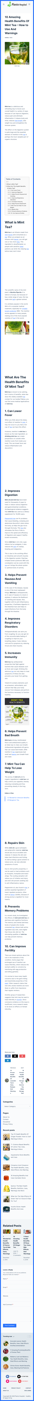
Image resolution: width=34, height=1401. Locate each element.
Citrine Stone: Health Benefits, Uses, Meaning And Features (20, 1367)
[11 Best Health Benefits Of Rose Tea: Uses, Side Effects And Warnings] (27, 1231)
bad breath (18, 120)
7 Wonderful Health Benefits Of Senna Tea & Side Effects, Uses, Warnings (7, 1245)
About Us (6, 1117)
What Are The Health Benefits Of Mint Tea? (16, 187)
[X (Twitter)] (15, 1056)
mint (6, 235)
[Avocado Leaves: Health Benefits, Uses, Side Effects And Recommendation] (5, 1343)
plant (6, 983)
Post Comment (10, 1325)
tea (24, 134)
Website (5, 1296)
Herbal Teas (8, 37)
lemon (12, 894)
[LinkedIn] (8, 1060)
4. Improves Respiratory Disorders (17, 199)
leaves (10, 235)
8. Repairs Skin (14, 209)
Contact (6, 1119)
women (19, 999)
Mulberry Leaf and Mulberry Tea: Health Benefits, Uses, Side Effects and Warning (19, 1359)
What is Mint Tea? (12, 184)
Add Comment (8, 1304)
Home (4, 1388)
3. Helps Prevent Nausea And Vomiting (18, 195)
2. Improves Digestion (16, 192)
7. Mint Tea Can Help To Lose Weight (18, 206)
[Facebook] (8, 1056)
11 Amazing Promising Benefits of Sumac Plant (20, 1351)
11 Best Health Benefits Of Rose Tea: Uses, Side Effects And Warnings (27, 1245)
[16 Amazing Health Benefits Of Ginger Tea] (17, 1231)
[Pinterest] (22, 1056)
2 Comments (17, 1255)
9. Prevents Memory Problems (18, 211)
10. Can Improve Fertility (17, 213)
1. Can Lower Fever (15, 190)
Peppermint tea (10, 518)
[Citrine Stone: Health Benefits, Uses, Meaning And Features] (5, 1367)
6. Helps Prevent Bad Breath (18, 203)
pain (14, 546)
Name (5, 1279)
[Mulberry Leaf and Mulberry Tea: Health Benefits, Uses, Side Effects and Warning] (5, 1359)
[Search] (3, 4)
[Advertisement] (17, 86)
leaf (14, 299)
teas (18, 242)
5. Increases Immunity (16, 201)
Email (5, 1287)
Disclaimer (6, 1122)
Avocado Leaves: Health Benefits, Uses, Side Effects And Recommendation (19, 1343)
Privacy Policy (8, 1124)
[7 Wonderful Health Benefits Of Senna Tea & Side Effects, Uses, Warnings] (7, 1231)
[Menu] (29, 4)
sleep (21, 246)
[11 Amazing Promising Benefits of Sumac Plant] (5, 1351)
